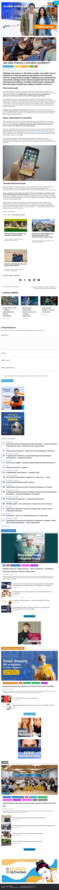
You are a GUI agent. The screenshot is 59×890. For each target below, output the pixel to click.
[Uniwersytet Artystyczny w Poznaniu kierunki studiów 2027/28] (6, 834)
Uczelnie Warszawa (43, 799)
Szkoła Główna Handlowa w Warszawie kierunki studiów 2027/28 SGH (29, 804)
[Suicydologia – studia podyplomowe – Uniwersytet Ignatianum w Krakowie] (6, 601)
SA (14, 68)
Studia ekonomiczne (7, 799)
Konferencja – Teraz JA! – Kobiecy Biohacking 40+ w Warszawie (27, 516)
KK (13, 808)
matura (41, 70)
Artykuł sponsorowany (8, 66)
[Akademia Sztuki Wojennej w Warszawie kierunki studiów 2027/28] (6, 818)
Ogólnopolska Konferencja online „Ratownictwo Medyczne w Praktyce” (29, 487)
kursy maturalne (19, 70)
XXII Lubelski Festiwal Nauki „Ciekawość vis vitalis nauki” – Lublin (28, 477)
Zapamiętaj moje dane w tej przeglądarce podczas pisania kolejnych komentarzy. (25, 376)
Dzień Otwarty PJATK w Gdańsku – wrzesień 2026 (24, 698)
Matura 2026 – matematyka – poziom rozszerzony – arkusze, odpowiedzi (29, 312)
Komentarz (5, 335)
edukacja (6, 70)
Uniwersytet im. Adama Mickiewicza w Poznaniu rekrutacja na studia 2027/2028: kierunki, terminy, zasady (43, 235)
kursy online (36, 70)
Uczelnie (35, 799)
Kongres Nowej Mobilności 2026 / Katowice (20, 482)
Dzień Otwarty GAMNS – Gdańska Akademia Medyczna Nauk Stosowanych (30, 463)
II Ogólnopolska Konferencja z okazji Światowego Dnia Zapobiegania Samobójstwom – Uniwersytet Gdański (28, 457)
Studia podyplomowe (15, 565)
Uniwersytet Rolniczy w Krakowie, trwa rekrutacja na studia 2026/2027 (15, 234)
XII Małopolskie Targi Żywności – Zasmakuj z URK (22, 472)
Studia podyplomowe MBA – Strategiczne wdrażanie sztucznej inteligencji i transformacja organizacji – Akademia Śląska (31, 608)
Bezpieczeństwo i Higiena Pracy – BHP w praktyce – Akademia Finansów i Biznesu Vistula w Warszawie (28, 570)
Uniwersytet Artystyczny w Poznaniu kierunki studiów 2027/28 (27, 833)
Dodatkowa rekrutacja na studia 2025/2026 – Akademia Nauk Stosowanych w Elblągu (43, 287)
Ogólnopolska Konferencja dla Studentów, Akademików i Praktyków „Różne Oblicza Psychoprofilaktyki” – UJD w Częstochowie (31, 521)
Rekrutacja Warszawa (42, 797)
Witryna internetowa (7, 367)
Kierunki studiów (6, 797)
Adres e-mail (5, 360)
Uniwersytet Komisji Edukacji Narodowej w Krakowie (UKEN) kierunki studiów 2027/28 (33, 825)
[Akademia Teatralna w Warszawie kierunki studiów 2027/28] (6, 842)
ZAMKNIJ (56, 2)
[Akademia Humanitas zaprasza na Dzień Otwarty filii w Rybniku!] (29, 666)
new (36, 66)
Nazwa (3, 353)
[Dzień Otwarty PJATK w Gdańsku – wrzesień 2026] (6, 699)
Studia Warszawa (34, 565)
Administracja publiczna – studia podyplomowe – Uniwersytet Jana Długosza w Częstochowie (32, 592)
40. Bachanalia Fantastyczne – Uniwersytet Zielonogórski (25, 499)
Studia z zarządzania (26, 799)
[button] (20, 280)
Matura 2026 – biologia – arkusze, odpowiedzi (48, 310)
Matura (31, 66)
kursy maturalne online (29, 70)
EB (12, 574)
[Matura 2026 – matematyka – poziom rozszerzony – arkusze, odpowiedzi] (29, 297)
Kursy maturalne (24, 66)
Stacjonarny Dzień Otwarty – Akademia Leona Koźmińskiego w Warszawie (30, 451)
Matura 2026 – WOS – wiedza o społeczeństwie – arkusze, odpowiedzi (10, 312)
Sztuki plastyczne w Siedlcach (11, 286)
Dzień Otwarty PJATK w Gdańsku (17, 468)
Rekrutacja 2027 (33, 797)
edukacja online (12, 70)
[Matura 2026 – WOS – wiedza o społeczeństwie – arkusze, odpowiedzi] (10, 297)
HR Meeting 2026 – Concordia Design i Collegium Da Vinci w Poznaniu (29, 504)
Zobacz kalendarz (5, 526)
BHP (4, 565)
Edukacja (17, 66)
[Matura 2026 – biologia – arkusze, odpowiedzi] (49, 297)
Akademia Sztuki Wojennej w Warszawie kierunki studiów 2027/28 (15, 264)
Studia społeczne (25, 565)
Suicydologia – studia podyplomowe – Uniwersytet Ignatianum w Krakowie (30, 600)
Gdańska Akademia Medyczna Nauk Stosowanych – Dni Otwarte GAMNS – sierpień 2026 (33, 706)
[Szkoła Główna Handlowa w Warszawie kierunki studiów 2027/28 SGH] (29, 780)
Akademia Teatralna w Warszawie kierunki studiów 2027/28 (27, 841)
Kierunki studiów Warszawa (17, 797)
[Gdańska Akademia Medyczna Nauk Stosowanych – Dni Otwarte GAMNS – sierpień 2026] (6, 706)
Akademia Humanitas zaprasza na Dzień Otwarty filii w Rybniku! (28, 686)
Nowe (8, 565)
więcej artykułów (29, 616)
